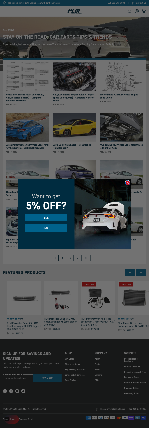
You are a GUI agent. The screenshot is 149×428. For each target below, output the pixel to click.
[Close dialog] (127, 183)
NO (46, 228)
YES (46, 218)
